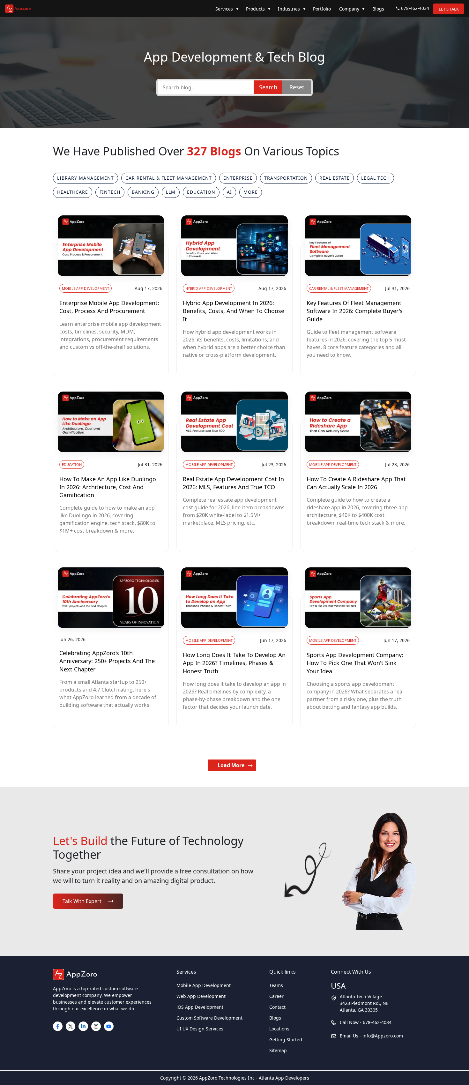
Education (201, 192)
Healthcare (72, 192)
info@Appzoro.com (382, 1036)
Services (224, 9)
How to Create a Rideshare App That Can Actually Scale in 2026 (356, 483)
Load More (231, 765)
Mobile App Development (203, 985)
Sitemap (278, 1050)
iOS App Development (199, 1007)
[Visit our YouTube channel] (109, 1026)
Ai (229, 192)
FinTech (110, 192)
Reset (296, 87)
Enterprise (238, 178)
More (250, 192)
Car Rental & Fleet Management (168, 178)
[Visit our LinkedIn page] (83, 1026)
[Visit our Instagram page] (96, 1026)
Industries (289, 9)
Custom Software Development (209, 1018)
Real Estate (334, 178)
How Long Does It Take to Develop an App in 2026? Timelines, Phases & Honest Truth (234, 663)
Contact (277, 1007)
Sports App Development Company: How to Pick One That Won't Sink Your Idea (355, 663)
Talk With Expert (82, 901)
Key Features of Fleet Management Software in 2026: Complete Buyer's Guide (355, 311)
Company (349, 9)
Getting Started (285, 1039)
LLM (170, 192)
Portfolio (322, 9)
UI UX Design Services (199, 1029)
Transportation (286, 178)
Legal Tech (375, 178)
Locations (279, 1029)
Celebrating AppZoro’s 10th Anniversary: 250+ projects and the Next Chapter (107, 661)
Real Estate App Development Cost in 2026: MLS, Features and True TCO (233, 483)
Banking (143, 192)
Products (255, 9)
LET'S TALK (449, 9)
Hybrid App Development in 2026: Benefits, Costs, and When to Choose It (233, 311)
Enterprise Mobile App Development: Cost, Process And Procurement (109, 307)
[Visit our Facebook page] (58, 1026)
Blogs (378, 9)
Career (276, 996)
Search (268, 87)
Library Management (85, 178)
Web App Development (201, 996)
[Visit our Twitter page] (70, 1026)
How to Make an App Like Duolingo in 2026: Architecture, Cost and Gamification (107, 487)
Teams (276, 985)
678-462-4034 (415, 8)
